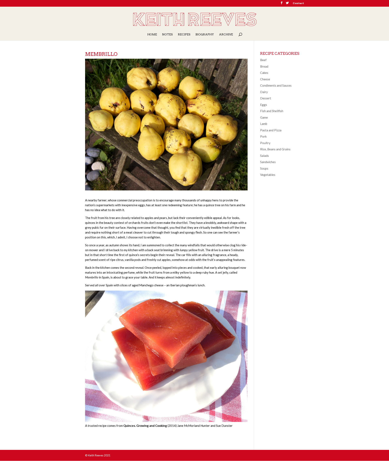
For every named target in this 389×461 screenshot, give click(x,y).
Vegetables (267, 174)
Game (264, 117)
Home (152, 34)
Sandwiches (268, 162)
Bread (264, 66)
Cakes (264, 72)
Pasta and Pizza (270, 130)
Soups (264, 168)
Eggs (263, 104)
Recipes (184, 34)
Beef (263, 60)
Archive (226, 34)
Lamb (263, 123)
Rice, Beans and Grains (275, 149)
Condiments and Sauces (276, 85)
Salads (264, 155)
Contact (298, 3)
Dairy (264, 92)
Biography (205, 34)
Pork (263, 136)
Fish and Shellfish (271, 111)
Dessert (265, 98)
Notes (167, 34)
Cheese (265, 79)
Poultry (265, 143)
